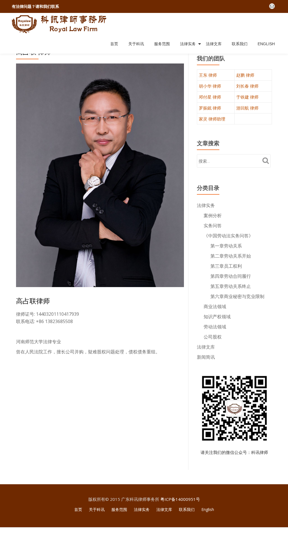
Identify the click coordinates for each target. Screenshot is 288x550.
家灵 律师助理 (212, 119)
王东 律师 (208, 75)
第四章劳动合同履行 (230, 276)
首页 (114, 44)
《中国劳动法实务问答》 (228, 236)
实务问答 (213, 225)
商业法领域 (215, 306)
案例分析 (213, 215)
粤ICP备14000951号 (180, 499)
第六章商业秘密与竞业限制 (237, 296)
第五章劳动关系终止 (230, 286)
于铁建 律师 (247, 97)
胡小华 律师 (210, 86)
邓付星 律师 (210, 97)
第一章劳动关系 (226, 246)
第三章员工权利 (226, 266)
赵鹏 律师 (245, 75)
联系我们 (240, 44)
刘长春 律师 (247, 86)
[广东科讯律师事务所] (60, 23)
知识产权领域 (217, 316)
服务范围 (162, 44)
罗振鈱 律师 (210, 108)
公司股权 (213, 337)
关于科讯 (136, 44)
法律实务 (188, 44)
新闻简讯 (206, 357)
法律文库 (214, 44)
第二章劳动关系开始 (230, 256)
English (266, 44)
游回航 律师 (247, 108)
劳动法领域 (215, 327)
